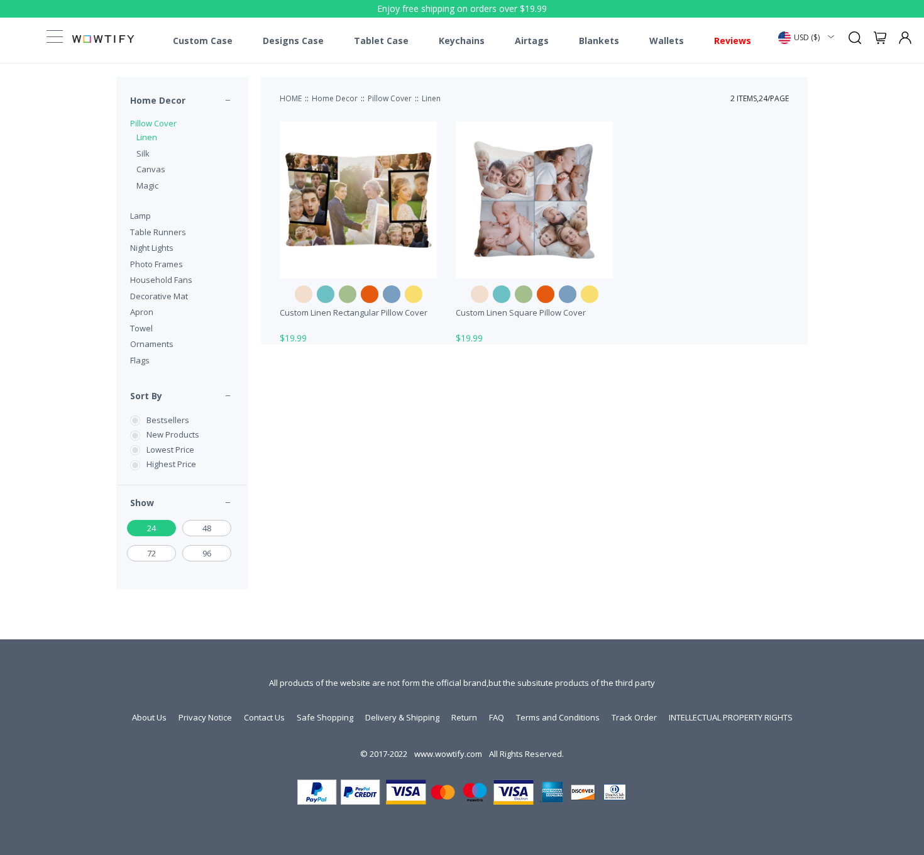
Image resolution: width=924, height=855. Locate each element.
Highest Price (171, 464)
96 (206, 553)
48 (206, 528)
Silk (143, 153)
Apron (141, 311)
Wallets (666, 40)
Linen (146, 137)
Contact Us (264, 717)
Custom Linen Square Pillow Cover (521, 312)
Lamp (140, 215)
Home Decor (157, 100)
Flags (140, 360)
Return (464, 717)
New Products (172, 434)
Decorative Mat (159, 296)
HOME (291, 98)
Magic (147, 185)
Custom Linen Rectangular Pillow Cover (353, 312)
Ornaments (151, 344)
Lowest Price (170, 449)
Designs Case (293, 40)
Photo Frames (156, 264)
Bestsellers (167, 420)
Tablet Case (381, 40)
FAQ (496, 717)
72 (151, 553)
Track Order (634, 717)
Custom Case (203, 40)
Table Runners (158, 232)
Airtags (532, 40)
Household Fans (161, 279)
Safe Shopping (325, 717)
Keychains (462, 40)
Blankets (599, 40)
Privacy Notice (205, 717)
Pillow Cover (153, 123)
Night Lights (151, 247)
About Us (149, 717)
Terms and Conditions (558, 717)
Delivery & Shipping (402, 717)
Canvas (150, 169)
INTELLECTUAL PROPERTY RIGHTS (731, 717)
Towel (141, 328)
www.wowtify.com (448, 753)
